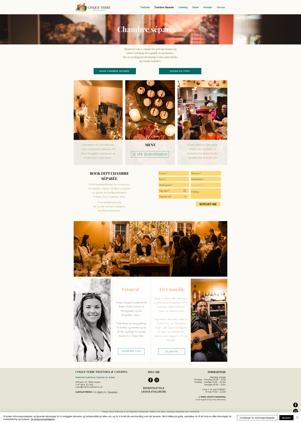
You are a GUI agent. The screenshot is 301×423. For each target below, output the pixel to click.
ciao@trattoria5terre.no (89, 387)
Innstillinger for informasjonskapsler (257, 417)
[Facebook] (295, 405)
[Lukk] (297, 417)
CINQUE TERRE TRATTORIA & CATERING (101, 371)
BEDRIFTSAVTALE (153, 388)
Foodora (112, 392)
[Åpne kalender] (184, 191)
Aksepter (286, 417)
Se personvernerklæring (43, 419)
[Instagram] (295, 411)
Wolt (100, 392)
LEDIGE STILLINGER (153, 391)
